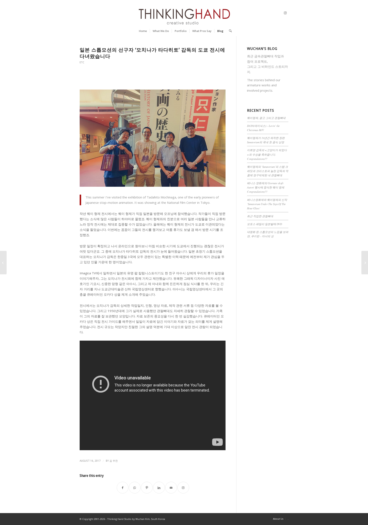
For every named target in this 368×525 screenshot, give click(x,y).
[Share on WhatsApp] (135, 487)
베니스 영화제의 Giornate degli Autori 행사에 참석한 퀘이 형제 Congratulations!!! (265, 187)
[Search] (229, 31)
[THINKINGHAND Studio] (184, 13)
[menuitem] (143, 31)
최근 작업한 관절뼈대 (260, 216)
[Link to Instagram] (285, 13)
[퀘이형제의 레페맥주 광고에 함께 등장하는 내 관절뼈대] (3, 262)
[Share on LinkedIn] (159, 487)
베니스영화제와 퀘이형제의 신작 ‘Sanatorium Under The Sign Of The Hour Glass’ (267, 204)
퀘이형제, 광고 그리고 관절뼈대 (266, 118)
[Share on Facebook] (122, 487)
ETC (82, 62)
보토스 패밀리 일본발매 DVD (264, 224)
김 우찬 (113, 460)
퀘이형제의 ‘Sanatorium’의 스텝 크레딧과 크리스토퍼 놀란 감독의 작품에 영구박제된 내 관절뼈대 (267, 171)
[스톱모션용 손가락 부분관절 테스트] (364, 262)
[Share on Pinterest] (147, 487)
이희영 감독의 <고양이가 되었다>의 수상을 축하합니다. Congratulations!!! (267, 154)
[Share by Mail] (171, 487)
